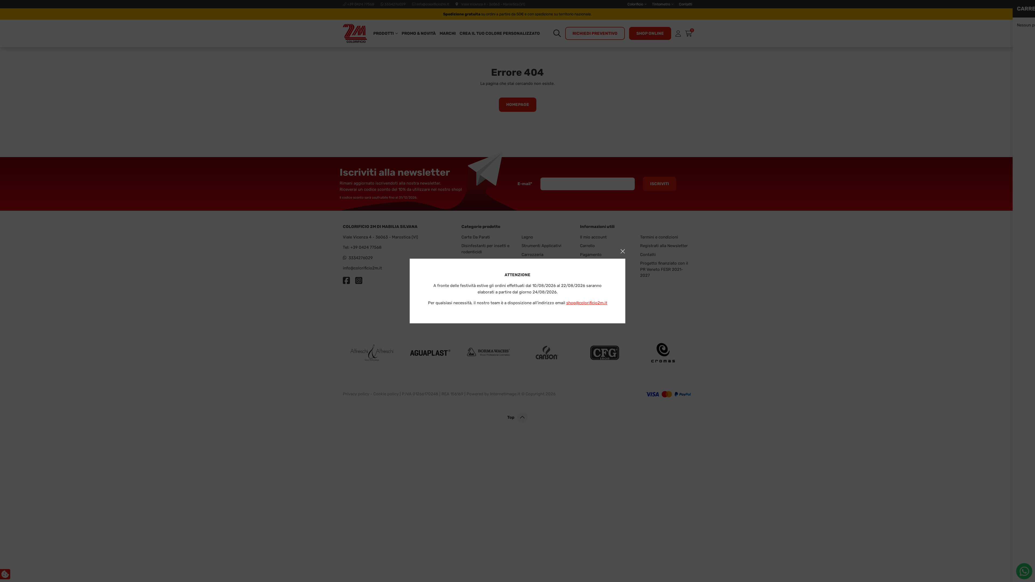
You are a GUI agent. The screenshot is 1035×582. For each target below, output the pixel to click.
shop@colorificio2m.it (586, 302)
